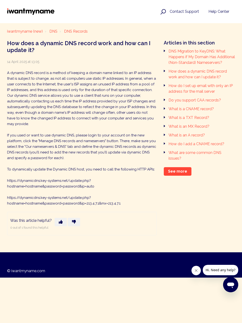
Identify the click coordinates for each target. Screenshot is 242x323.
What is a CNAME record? (191, 109)
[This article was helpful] (61, 222)
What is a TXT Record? (189, 117)
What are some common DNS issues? (195, 155)
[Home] (30, 11)
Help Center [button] (218, 11)
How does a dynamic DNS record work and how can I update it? (198, 74)
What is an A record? (187, 135)
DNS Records (76, 31)
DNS (53, 31)
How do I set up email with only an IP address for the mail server (201, 88)
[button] (162, 12)
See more (177, 171)
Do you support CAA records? (195, 100)
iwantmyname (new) (25, 31)
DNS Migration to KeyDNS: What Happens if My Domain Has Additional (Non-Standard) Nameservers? (202, 57)
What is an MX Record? (189, 126)
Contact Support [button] (184, 11)
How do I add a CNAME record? (196, 144)
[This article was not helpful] (74, 222)
